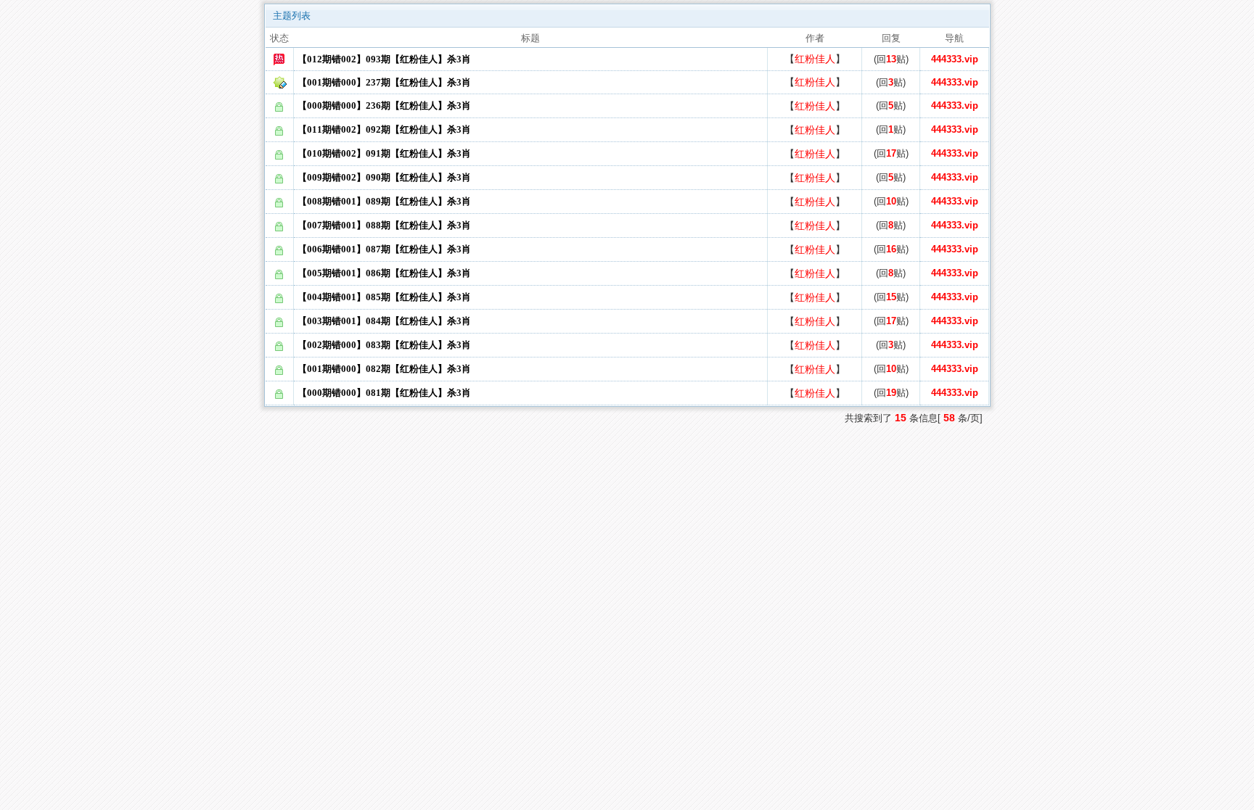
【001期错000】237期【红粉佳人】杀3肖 (384, 82)
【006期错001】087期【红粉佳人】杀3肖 (384, 249)
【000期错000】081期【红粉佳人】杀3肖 (384, 392)
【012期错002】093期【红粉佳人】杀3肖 (384, 59)
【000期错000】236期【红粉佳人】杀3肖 (384, 105)
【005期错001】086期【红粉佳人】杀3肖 (384, 273)
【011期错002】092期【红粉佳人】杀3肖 (384, 129)
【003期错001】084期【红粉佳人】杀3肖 (384, 320)
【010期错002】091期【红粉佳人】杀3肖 (384, 153)
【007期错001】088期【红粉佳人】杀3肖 (384, 225)
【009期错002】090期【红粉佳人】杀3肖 (384, 177)
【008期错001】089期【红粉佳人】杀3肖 (384, 201)
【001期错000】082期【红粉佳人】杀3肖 (384, 368)
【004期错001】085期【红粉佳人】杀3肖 (384, 297)
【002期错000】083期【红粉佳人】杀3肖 (384, 344)
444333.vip (954, 59)
